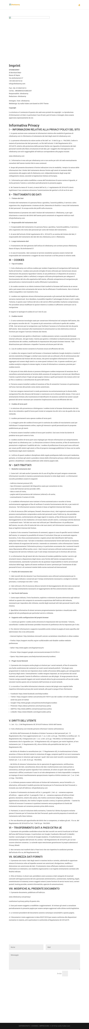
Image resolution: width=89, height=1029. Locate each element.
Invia (75, 973)
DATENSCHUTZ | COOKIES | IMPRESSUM (34, 1026)
